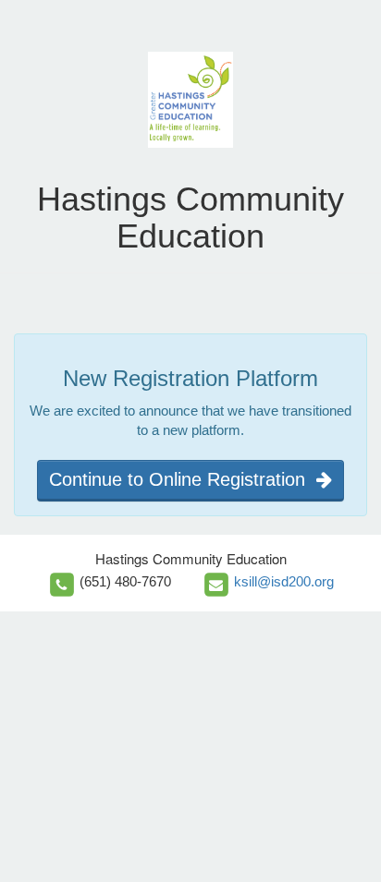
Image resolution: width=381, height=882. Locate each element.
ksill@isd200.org (284, 581)
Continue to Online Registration (182, 479)
